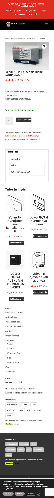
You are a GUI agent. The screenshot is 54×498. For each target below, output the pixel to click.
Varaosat (14, 38)
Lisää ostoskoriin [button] (17, 243)
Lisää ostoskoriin (24, 119)
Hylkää (19, 494)
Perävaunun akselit (14, 326)
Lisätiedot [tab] (13, 152)
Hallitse (31, 494)
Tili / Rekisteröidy (13, 11)
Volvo (9, 344)
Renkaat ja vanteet (14, 313)
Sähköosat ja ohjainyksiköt (16, 136)
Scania (10, 348)
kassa (43, 11)
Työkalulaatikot (12, 322)
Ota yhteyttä (31, 11)
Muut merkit (35, 139)
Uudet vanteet (12, 336)
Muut (7, 367)
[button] (44, 46)
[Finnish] (37, 15)
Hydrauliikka (11, 317)
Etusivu (7, 38)
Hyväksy (8, 494)
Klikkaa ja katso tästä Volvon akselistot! (24, 393)
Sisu (27, 139)
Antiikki (9, 331)
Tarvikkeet (10, 372)
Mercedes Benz (14, 353)
